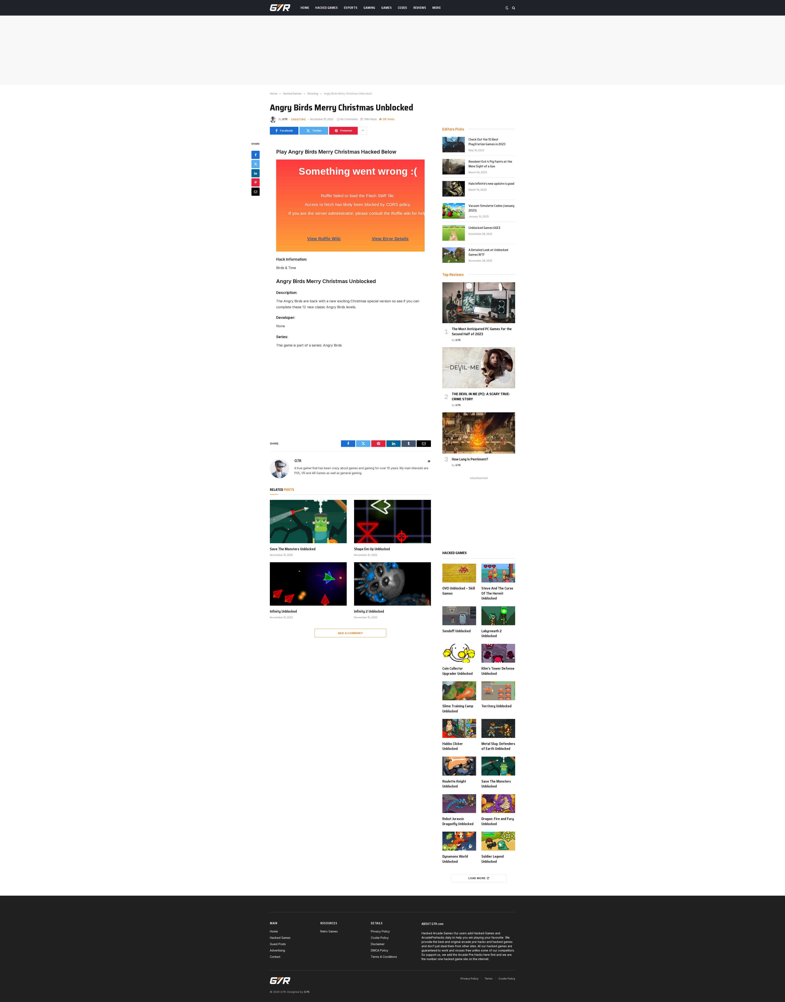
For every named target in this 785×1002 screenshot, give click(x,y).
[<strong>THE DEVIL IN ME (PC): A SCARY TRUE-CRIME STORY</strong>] (478, 367)
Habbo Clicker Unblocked (452, 746)
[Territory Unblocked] (498, 690)
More (436, 7)
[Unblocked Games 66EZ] (453, 233)
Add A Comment (350, 633)
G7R (284, 119)
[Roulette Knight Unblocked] (459, 766)
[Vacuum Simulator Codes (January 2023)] (453, 211)
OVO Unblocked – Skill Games (458, 591)
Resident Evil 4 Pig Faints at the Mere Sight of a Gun (490, 164)
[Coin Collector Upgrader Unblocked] (459, 653)
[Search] (513, 7)
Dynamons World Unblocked (455, 859)
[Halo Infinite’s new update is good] (453, 189)
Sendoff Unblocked (456, 631)
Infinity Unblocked (283, 611)
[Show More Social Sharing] (363, 131)
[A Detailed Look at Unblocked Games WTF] (453, 255)
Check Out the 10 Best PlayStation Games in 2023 (487, 142)
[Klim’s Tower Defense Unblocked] (498, 653)
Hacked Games (326, 7)
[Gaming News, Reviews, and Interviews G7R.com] (280, 8)
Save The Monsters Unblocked (292, 549)
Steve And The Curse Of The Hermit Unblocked (497, 593)
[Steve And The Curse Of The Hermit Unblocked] (498, 573)
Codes (402, 7)
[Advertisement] (392, 50)
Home (305, 7)
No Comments (349, 119)
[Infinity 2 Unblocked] (392, 584)
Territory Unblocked (496, 706)
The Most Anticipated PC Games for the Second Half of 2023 (482, 331)
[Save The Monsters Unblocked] (308, 521)
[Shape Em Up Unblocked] (392, 521)
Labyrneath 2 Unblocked (491, 634)
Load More (477, 878)
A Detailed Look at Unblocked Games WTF (488, 252)
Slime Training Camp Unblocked (457, 709)
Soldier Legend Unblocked (492, 859)
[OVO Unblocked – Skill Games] (459, 573)
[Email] (255, 191)
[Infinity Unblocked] (308, 584)
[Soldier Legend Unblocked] (498, 841)
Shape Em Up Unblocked (372, 549)
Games (386, 7)
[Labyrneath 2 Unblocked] (498, 615)
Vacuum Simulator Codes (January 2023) (491, 208)
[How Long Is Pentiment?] (478, 432)
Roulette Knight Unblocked (454, 784)
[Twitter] (255, 164)
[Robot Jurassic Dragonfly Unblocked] (459, 803)
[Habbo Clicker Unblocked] (459, 728)
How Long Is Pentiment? (470, 459)
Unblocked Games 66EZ (484, 228)
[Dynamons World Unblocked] (459, 841)
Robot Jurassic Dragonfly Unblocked (457, 821)
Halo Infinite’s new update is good (491, 183)
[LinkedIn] (255, 173)
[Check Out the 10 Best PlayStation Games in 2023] (453, 144)
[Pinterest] (255, 182)
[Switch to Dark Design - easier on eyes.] (507, 7)
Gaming (369, 7)
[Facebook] (255, 155)
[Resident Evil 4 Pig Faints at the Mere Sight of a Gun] (453, 166)
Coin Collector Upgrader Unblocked (457, 671)
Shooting (298, 119)
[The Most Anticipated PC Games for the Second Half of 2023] (478, 302)
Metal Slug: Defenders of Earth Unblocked (498, 746)
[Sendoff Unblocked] (459, 615)
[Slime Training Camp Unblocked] (459, 690)
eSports (350, 7)
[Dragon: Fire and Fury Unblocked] (498, 803)
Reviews (419, 7)
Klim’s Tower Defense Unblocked (497, 671)
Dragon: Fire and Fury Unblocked (497, 821)
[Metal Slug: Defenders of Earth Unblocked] (498, 728)
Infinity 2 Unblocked (369, 611)
